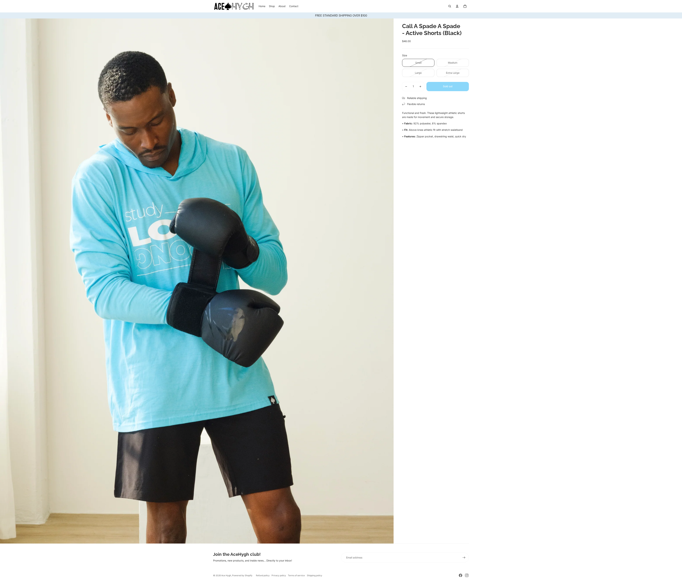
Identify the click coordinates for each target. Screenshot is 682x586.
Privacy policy (279, 575)
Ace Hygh (226, 575)
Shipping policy (314, 575)
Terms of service (296, 575)
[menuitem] (262, 6)
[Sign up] (464, 557)
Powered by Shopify (242, 575)
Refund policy (263, 575)
